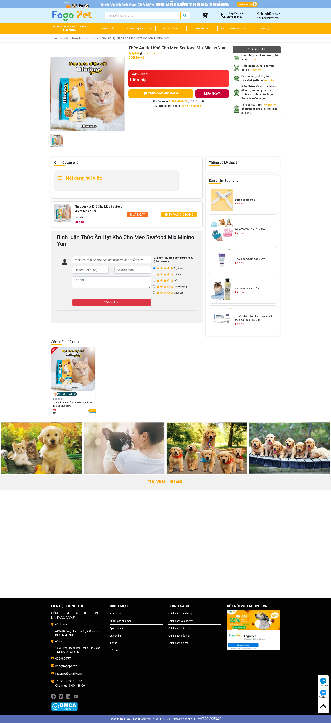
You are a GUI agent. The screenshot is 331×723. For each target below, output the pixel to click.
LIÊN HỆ (264, 28)
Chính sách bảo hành (179, 628)
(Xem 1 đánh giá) (153, 53)
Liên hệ (114, 650)
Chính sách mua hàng (180, 613)
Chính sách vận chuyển (180, 621)
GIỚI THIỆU (108, 28)
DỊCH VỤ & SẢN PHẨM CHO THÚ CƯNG (69, 28)
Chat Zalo (323, 685)
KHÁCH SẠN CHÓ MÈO (140, 28)
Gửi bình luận (111, 302)
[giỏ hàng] (205, 15)
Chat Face (323, 697)
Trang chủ (115, 613)
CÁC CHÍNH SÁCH (232, 28)
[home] (71, 15)
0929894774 (269, 104)
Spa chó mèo (117, 628)
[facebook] (53, 696)
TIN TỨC (201, 28)
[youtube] (76, 696)
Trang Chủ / (58, 38)
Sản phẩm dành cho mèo (80, 38)
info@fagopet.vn (66, 666)
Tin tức (113, 643)
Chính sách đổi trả (178, 643)
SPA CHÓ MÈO (171, 28)
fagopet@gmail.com (68, 673)
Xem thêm (253, 59)
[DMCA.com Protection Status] (77, 705)
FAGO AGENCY (211, 719)
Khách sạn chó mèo (121, 621)
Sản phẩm (115, 635)
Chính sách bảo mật (179, 635)
